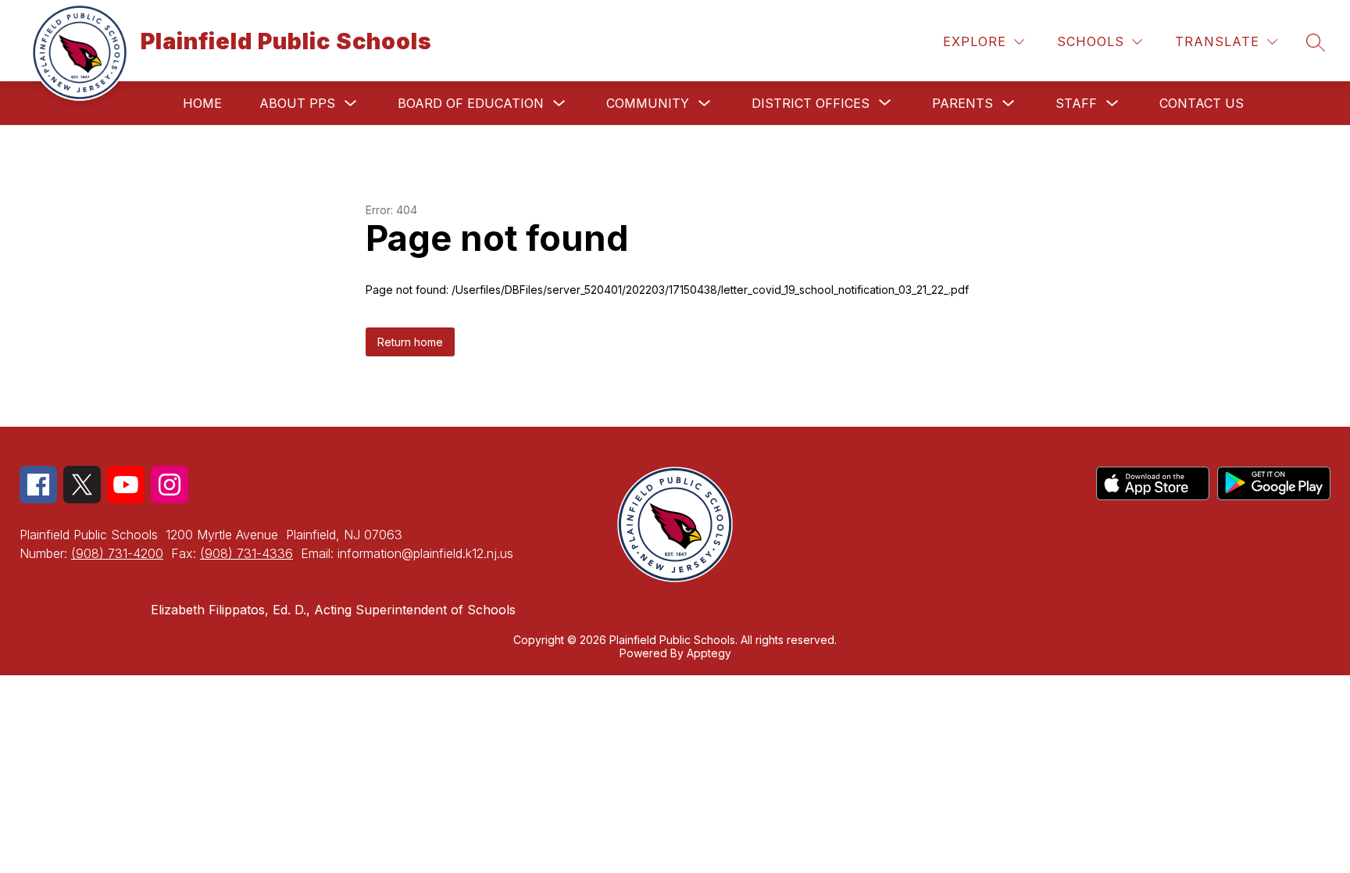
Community (647, 103)
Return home (410, 342)
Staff (1076, 103)
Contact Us (1201, 103)
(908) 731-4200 (117, 553)
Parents (962, 103)
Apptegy (709, 653)
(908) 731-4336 (246, 553)
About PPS (297, 103)
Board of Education (471, 103)
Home (202, 103)
